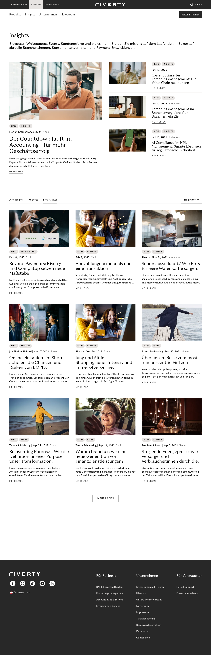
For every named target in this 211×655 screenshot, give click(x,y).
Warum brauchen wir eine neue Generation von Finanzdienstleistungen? (101, 457)
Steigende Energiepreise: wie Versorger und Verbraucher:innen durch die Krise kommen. (170, 457)
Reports (33, 200)
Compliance (143, 637)
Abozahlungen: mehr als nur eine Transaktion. (103, 266)
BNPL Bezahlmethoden (109, 587)
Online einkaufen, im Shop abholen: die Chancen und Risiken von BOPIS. (35, 363)
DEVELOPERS (52, 5)
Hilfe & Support (185, 587)
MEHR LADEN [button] (105, 498)
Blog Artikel (50, 200)
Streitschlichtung (145, 618)
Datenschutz (143, 631)
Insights (30, 14)
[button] (191, 199)
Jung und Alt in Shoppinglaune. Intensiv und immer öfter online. (104, 363)
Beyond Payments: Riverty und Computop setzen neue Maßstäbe (37, 269)
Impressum (142, 612)
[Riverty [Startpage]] (109, 4)
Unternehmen (48, 14)
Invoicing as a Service (108, 606)
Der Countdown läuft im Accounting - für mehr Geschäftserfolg (40, 145)
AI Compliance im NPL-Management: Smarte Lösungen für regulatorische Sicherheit (176, 146)
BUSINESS (36, 5)
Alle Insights (16, 200)
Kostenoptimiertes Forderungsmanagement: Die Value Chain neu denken (174, 79)
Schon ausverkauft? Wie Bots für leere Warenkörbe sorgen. (171, 266)
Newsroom (68, 14)
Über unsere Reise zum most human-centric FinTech (170, 360)
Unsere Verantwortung (149, 599)
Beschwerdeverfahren (148, 625)
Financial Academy (187, 593)
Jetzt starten (190, 14)
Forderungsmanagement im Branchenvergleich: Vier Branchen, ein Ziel (173, 112)
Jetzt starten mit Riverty (150, 587)
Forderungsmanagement (110, 593)
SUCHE (198, 5)
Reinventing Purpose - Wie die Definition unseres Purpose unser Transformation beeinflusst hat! (39, 457)
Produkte (15, 14)
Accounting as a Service (109, 599)
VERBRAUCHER (19, 5)
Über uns (141, 593)
